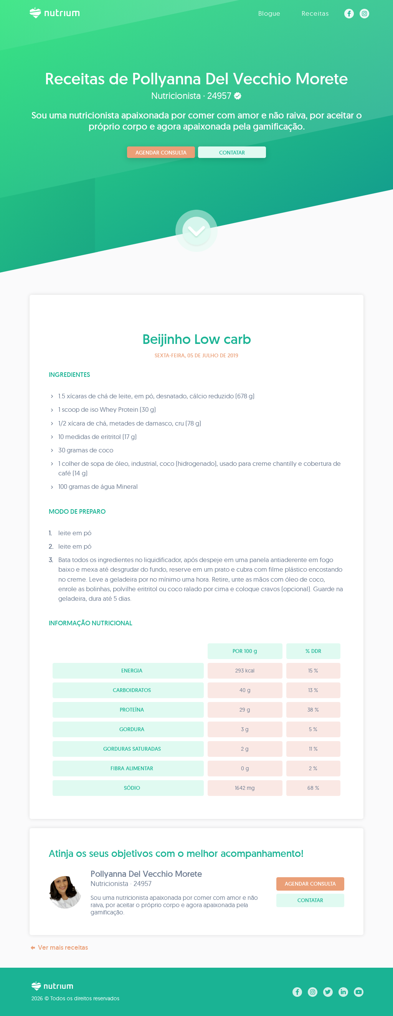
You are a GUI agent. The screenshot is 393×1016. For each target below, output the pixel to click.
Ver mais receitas (63, 947)
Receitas (315, 13)
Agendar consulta (161, 152)
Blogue (269, 13)
